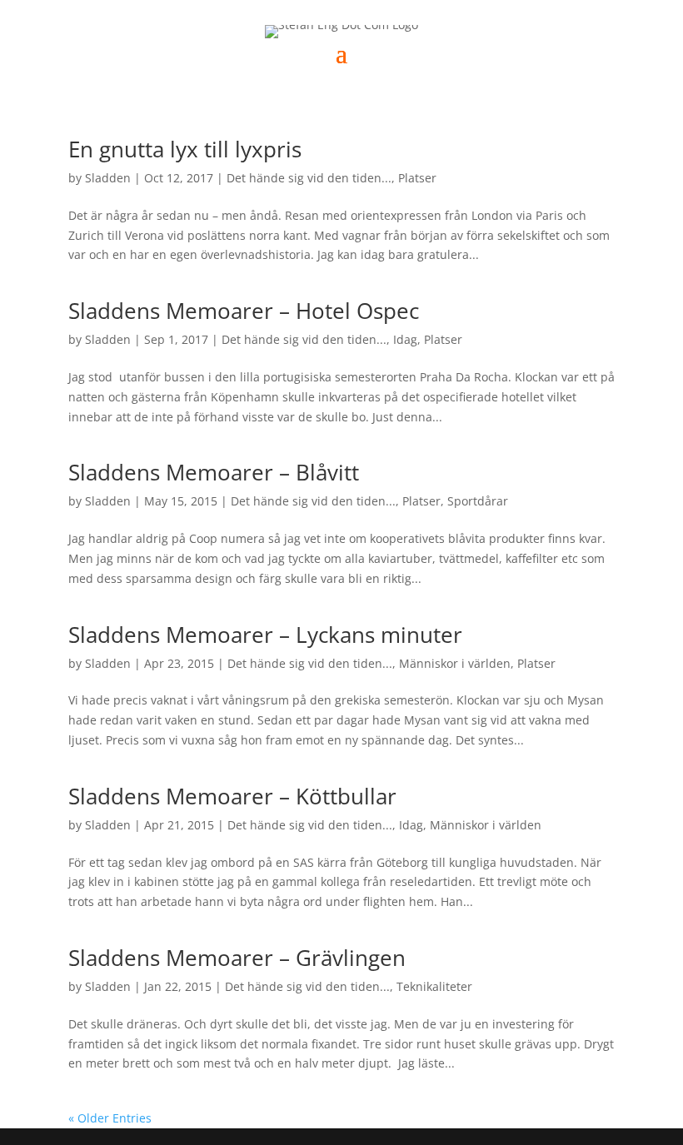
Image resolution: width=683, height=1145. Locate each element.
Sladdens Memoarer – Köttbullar (232, 796)
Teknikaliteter (434, 986)
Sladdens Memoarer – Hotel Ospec (243, 311)
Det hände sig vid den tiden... (309, 178)
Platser (417, 178)
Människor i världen (455, 663)
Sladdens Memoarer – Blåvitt (213, 472)
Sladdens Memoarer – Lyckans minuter (265, 635)
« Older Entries (110, 1118)
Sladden (108, 178)
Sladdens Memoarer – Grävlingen (237, 958)
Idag (405, 339)
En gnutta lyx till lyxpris (185, 149)
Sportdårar (477, 501)
